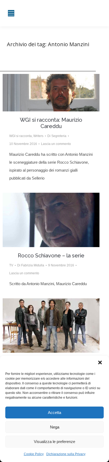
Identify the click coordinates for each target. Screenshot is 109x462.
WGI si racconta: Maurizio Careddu (51, 123)
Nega (54, 427)
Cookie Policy (34, 454)
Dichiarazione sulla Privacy (65, 454)
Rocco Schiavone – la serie (51, 255)
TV (11, 265)
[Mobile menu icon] (11, 13)
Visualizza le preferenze (54, 441)
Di (56, 136)
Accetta (54, 412)
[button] (100, 363)
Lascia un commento (56, 144)
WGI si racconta (20, 136)
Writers (38, 136)
